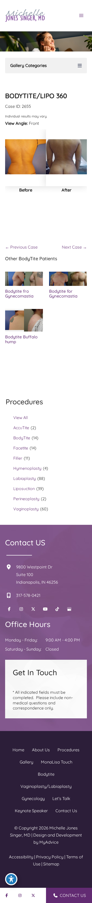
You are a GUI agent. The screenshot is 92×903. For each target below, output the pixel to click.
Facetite (20, 447)
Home (18, 749)
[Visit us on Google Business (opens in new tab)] (69, 609)
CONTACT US (72, 895)
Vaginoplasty (26, 508)
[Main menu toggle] (81, 15)
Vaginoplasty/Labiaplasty (46, 786)
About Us (41, 749)
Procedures (68, 749)
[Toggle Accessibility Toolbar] (11, 879)
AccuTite (21, 427)
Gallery (26, 762)
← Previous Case (21, 247)
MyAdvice (49, 842)
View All (20, 417)
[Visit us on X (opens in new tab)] (33, 609)
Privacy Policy (49, 856)
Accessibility (21, 856)
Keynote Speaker (31, 810)
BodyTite (21, 437)
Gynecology (33, 798)
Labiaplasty (24, 478)
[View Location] (10, 566)
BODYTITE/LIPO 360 (36, 96)
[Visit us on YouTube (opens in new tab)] (45, 609)
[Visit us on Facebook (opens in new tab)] (9, 609)
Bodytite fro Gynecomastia (19, 294)
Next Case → (74, 247)
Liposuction (24, 488)
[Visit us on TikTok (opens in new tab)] (57, 609)
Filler (17, 458)
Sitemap (51, 863)
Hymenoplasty (27, 468)
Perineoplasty (26, 498)
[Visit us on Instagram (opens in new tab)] (21, 609)
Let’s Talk (61, 798)
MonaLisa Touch (56, 762)
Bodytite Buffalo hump (21, 339)
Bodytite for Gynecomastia (63, 294)
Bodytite (46, 774)
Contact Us (66, 810)
